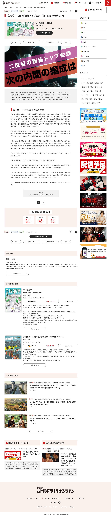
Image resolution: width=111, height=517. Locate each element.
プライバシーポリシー (54, 507)
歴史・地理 (85, 61)
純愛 (83, 87)
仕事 (102, 83)
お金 (101, 87)
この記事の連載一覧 (44, 33)
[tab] (108, 3)
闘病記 (88, 103)
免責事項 (39, 507)
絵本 (96, 87)
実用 (83, 32)
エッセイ (84, 23)
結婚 (97, 95)
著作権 (45, 507)
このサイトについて (95, 10)
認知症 (100, 99)
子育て (94, 103)
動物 (88, 91)
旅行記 (102, 95)
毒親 (96, 91)
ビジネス (84, 37)
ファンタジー (85, 95)
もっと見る (41, 431)
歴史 (92, 91)
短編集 (97, 83)
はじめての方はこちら (52, 498)
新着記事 (56, 3)
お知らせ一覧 (69, 498)
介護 (88, 87)
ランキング (44, 3)
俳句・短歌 (85, 56)
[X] (70, 11)
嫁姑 (95, 99)
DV (83, 99)
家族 (92, 87)
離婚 (91, 99)
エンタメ (84, 79)
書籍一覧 (68, 3)
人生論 (84, 42)
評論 (83, 66)
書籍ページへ (35, 329)
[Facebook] (75, 11)
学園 (92, 95)
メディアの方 (64, 507)
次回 (50, 42)
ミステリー (92, 79)
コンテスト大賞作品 (87, 83)
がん (83, 103)
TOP (6, 7)
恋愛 (83, 91)
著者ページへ (17, 273)
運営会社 (72, 507)
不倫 (87, 99)
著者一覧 (81, 498)
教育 (99, 103)
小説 (10, 7)
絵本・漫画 (85, 51)
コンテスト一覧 (81, 3)
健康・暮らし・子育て (88, 47)
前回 (31, 42)
